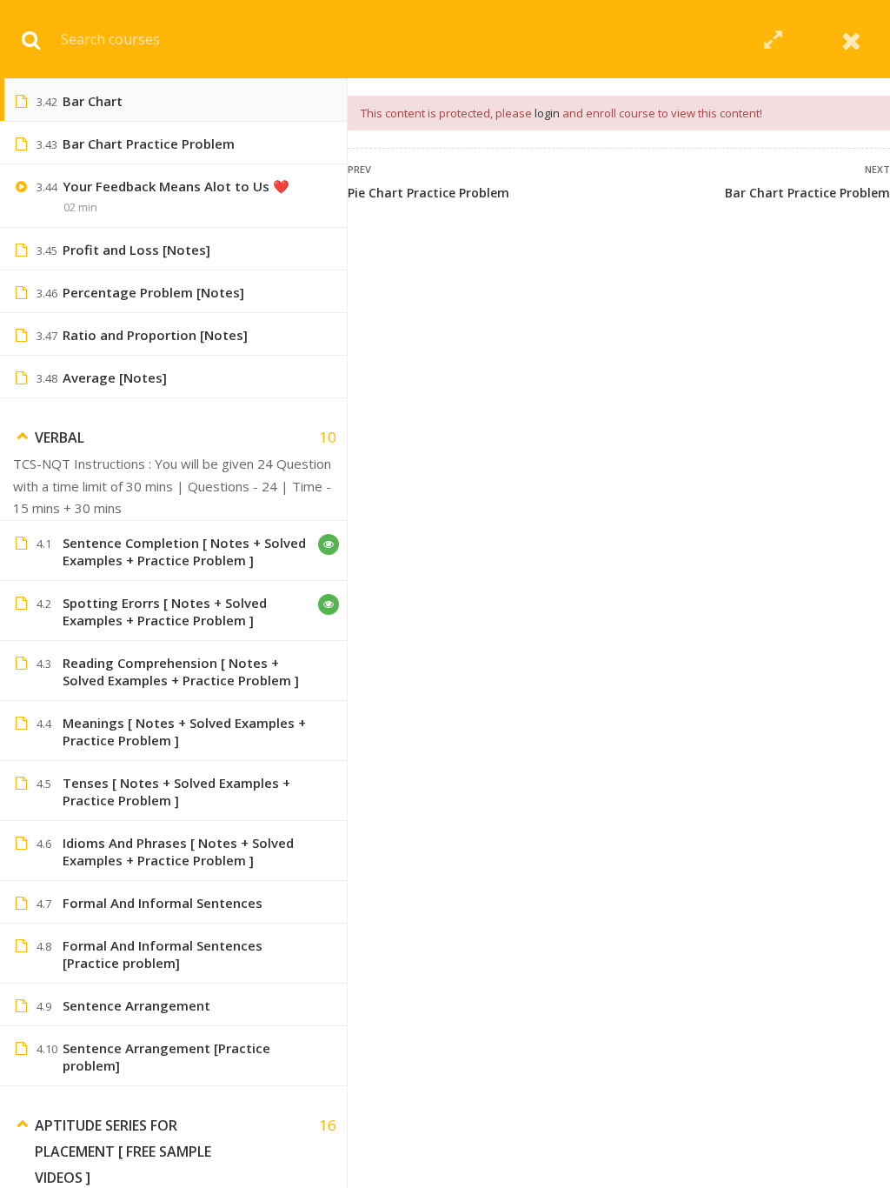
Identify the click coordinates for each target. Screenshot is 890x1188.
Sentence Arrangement (136, 1005)
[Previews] (328, 544)
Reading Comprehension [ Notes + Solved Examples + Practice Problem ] (181, 671)
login (547, 113)
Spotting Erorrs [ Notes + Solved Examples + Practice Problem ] (165, 611)
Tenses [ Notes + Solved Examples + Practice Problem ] (176, 791)
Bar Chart (93, 101)
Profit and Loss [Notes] (136, 249)
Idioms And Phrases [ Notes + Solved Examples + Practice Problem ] (178, 851)
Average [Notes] (115, 377)
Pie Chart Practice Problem (428, 192)
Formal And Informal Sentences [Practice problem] (162, 954)
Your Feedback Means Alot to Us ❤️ (176, 186)
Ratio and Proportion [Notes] (155, 335)
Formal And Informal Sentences (162, 902)
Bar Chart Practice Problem (807, 192)
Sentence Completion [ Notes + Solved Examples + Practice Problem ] (184, 551)
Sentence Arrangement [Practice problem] (166, 1056)
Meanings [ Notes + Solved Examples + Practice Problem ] (184, 731)
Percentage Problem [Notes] (153, 292)
